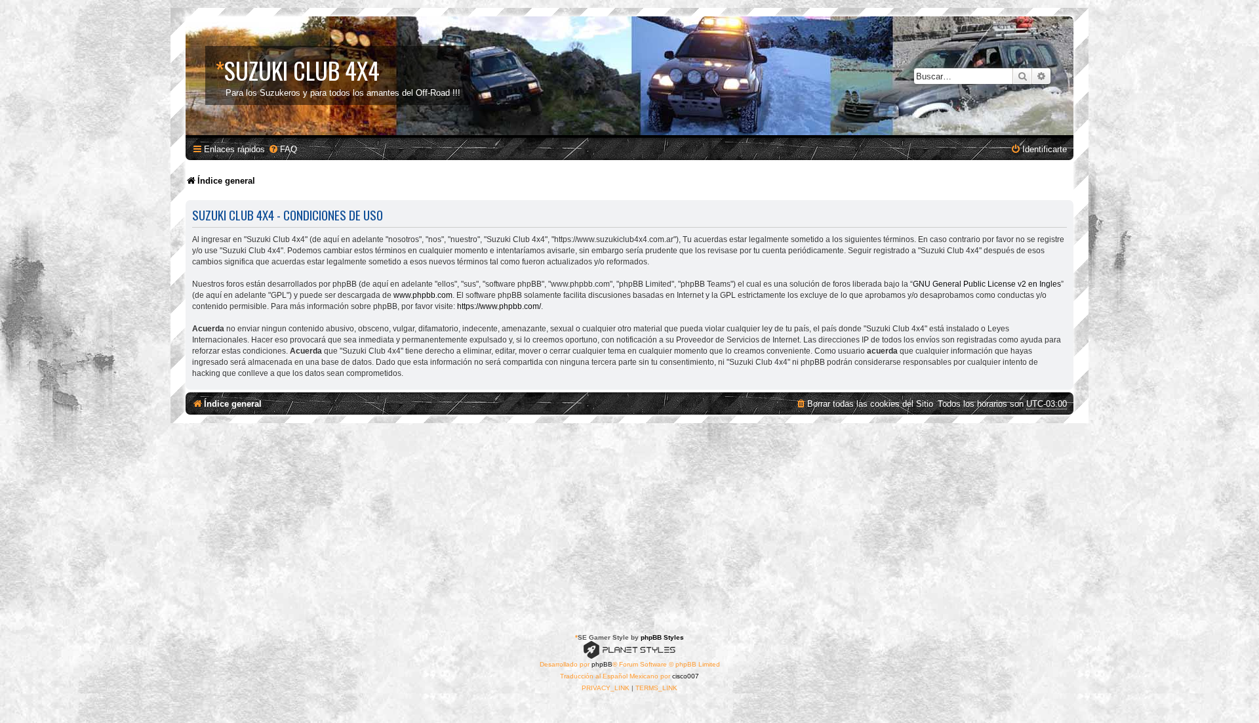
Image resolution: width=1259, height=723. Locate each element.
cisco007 (685, 676)
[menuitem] (282, 149)
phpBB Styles (662, 637)
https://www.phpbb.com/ (499, 306)
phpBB (601, 664)
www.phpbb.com (422, 295)
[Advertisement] (629, 521)
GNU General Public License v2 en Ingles (987, 284)
